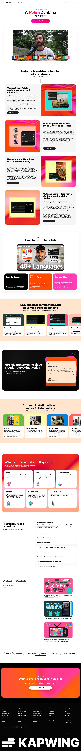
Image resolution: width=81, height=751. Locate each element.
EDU (50, 717)
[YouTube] (15, 727)
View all (4, 587)
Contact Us (51, 720)
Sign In (75, 2)
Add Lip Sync (48, 220)
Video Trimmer (5, 717)
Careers (66, 711)
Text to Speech (21, 717)
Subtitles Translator (31, 653)
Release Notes (68, 717)
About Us (51, 709)
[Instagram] (18, 727)
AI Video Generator (22, 711)
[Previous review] (71, 353)
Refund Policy (68, 718)
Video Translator (55, 653)
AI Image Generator (22, 715)
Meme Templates (37, 711)
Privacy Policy (68, 720)
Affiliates (67, 715)
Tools (14, 2)
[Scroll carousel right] (78, 324)
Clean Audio (20, 713)
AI (18, 2)
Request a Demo (68, 2)
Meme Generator (5, 713)
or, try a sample (40, 24)
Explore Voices (48, 148)
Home (36, 9)
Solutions (23, 2)
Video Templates (37, 709)
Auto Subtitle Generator (69, 653)
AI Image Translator (40, 656)
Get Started (39, 20)
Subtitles (4, 711)
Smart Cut (20, 709)
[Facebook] (25, 727)
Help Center (51, 713)
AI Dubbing (8, 653)
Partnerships (67, 713)
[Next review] (75, 353)
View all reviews (8, 375)
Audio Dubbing (43, 653)
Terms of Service (68, 722)
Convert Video (5, 715)
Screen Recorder (5, 718)
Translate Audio (19, 653)
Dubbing (41, 9)
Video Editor (4, 709)
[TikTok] (21, 727)
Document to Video (22, 718)
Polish (46, 9)
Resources (51, 711)
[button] (61, 372)
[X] (12, 727)
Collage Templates (37, 713)
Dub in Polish (12, 112)
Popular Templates (37, 717)
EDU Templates (36, 718)
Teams (50, 718)
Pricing (34, 2)
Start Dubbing (12, 183)
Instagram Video (37, 715)
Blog (50, 715)
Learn (29, 2)
